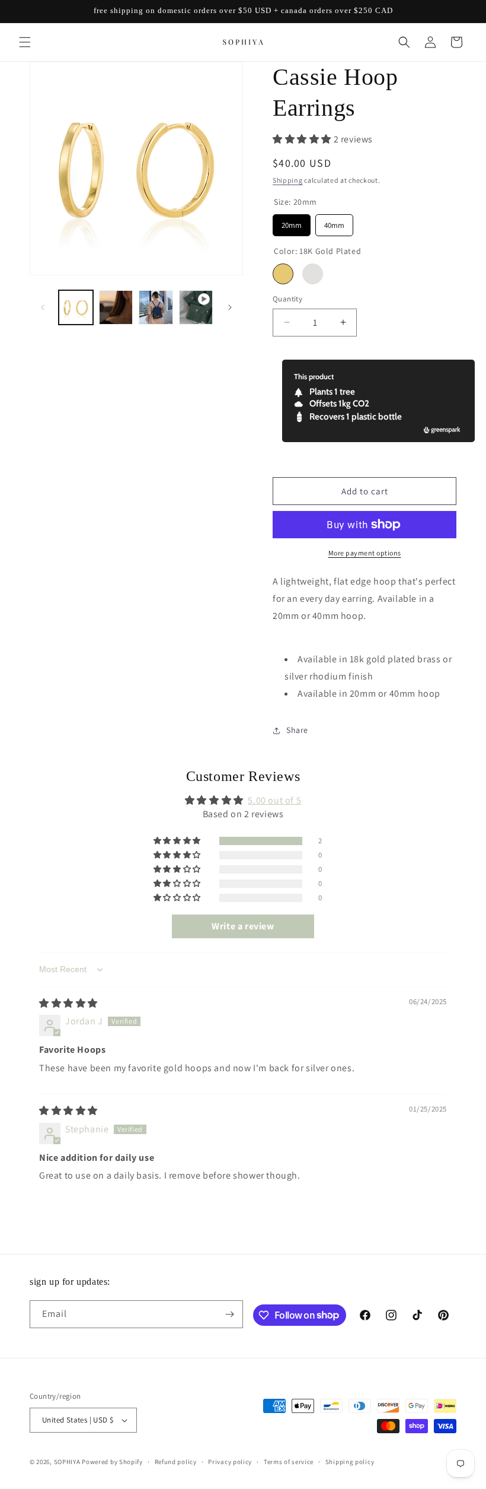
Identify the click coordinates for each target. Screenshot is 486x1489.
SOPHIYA (67, 1462)
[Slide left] (43, 307)
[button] (25, 42)
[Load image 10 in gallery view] (156, 307)
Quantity (287, 299)
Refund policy (176, 1462)
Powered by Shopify (112, 1462)
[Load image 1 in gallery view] (76, 307)
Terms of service (289, 1462)
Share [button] (297, 730)
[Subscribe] (229, 1314)
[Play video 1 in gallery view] (196, 307)
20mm (291, 222)
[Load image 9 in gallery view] (116, 307)
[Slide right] (230, 307)
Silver (312, 273)
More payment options (364, 552)
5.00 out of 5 (274, 800)
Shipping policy (350, 1462)
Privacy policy (230, 1462)
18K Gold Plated (283, 273)
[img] (68, 1003)
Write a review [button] (243, 926)
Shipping (288, 180)
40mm (334, 222)
